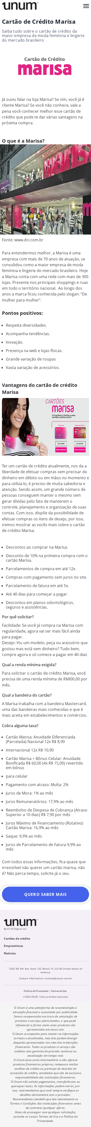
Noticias (10, 953)
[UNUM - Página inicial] (20, 6)
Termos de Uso (59, 991)
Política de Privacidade (36, 991)
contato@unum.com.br (58, 978)
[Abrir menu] (86, 6)
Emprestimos (13, 946)
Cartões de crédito (17, 938)
